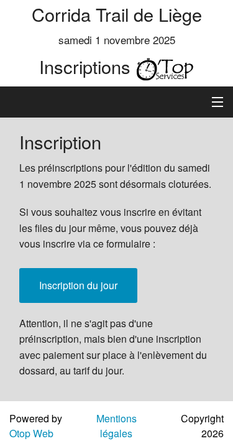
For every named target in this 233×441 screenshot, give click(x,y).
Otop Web (31, 433)
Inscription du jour (78, 285)
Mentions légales (116, 425)
